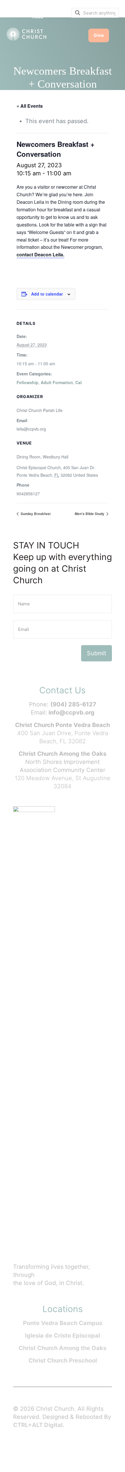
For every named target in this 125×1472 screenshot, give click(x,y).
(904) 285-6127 (73, 704)
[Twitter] (39, 1449)
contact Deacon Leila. (40, 254)
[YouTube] (51, 1449)
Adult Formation (57, 382)
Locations (62, 1309)
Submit (96, 653)
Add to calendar (47, 294)
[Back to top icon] (113, 1460)
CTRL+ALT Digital (38, 1424)
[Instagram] (62, 1449)
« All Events (30, 105)
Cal (78, 382)
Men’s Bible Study (90, 513)
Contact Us (62, 690)
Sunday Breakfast (35, 513)
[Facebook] (28, 1449)
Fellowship (27, 382)
